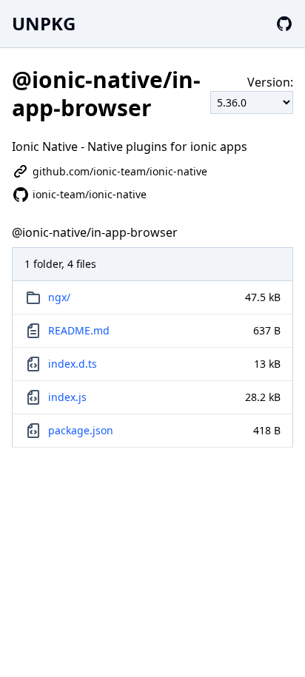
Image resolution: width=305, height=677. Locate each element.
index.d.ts (72, 364)
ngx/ (59, 297)
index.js (67, 397)
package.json (80, 430)
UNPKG (44, 23)
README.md (79, 330)
